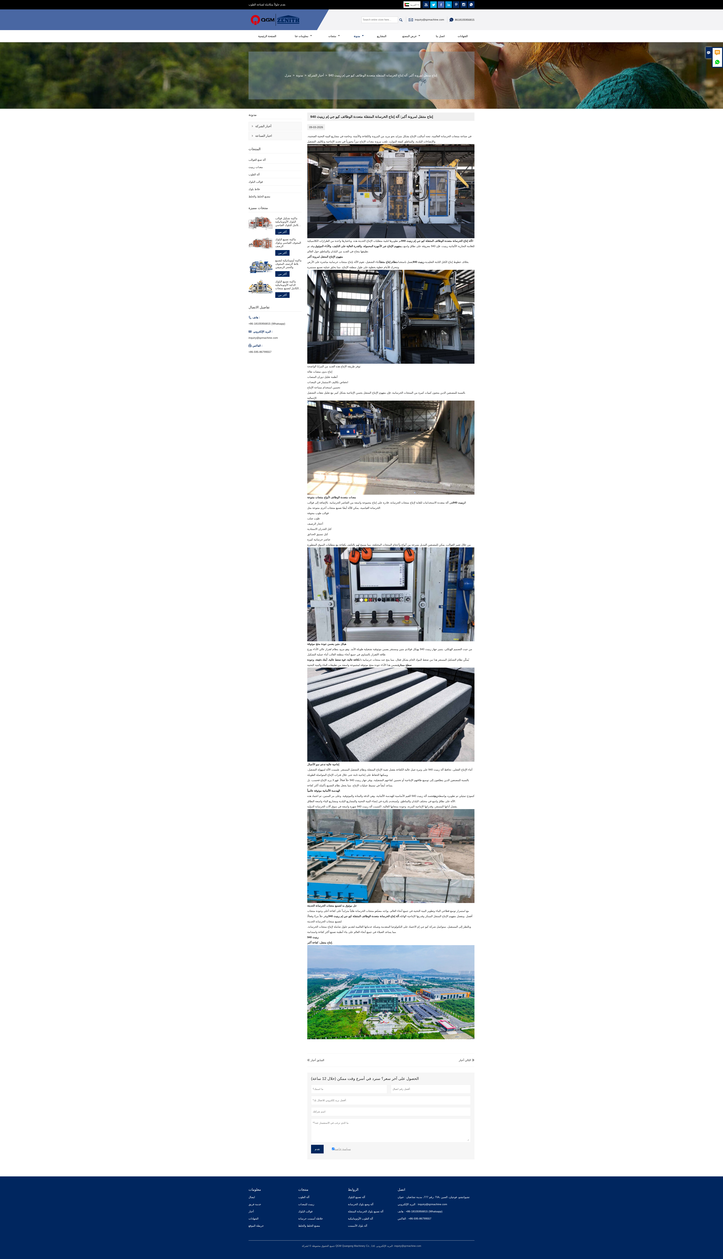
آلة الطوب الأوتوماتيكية (360, 1218)
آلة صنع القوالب (257, 159)
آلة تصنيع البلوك (356, 1197)
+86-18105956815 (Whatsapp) (267, 323)
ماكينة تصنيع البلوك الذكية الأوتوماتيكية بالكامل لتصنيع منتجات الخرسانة (287, 285)
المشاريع (381, 36)
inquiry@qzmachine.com (429, 19)
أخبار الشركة (316, 75)
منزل (288, 75)
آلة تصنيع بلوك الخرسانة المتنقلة (365, 1211)
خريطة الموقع (256, 1225)
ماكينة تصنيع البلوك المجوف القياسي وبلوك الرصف (288, 243)
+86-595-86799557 (260, 351)
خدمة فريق (255, 1204)
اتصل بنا (440, 36)
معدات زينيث (256, 167)
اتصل (401, 1189)
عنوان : (401, 1197)
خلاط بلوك (254, 189)
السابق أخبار (315, 1060)
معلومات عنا (302, 36)
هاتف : (401, 1211)
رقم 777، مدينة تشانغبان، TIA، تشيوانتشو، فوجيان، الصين (438, 1197)
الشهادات (463, 36)
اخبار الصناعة (263, 135)
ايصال (252, 1197)
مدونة (357, 36)
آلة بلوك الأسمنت (357, 1225)
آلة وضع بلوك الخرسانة (360, 1204)
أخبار (251, 1211)
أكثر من (282, 231)
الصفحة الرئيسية (267, 36)
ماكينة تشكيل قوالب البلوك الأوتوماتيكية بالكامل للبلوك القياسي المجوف (288, 222)
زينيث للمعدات (306, 1204)
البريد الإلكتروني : (407, 1204)
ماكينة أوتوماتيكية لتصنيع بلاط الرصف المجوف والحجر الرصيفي (288, 264)
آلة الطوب (254, 174)
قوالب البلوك (256, 181)
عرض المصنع (409, 36)
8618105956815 (464, 19)
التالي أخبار (465, 1060)
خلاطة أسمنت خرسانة (310, 1218)
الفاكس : (402, 1218)
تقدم (317, 1149)
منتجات (332, 36)
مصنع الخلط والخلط (259, 196)
